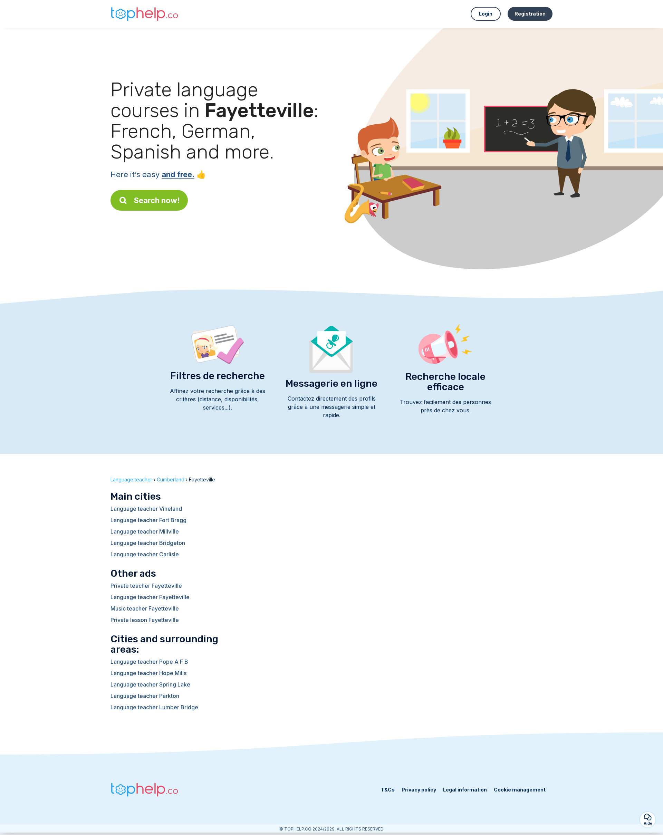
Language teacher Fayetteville (150, 597)
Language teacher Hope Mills (148, 673)
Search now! (157, 200)
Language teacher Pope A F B (149, 661)
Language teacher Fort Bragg (148, 520)
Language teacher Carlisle (144, 554)
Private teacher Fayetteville (146, 585)
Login (485, 14)
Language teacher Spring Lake (150, 684)
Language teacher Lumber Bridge (154, 707)
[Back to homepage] (145, 14)
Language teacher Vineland (146, 508)
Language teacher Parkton (144, 695)
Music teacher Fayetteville (144, 608)
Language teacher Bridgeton (147, 542)
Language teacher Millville (144, 531)
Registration (530, 14)
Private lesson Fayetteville (144, 619)
